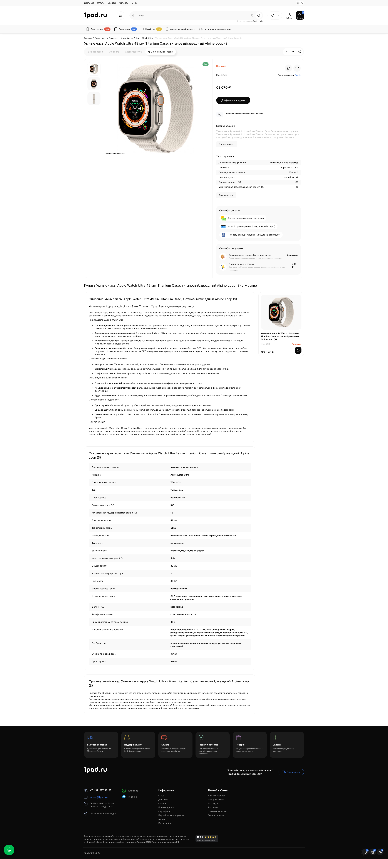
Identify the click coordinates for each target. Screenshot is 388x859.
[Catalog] (121, 15)
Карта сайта (164, 823)
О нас (134, 3)
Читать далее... (227, 144)
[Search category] (133, 15)
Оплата (101, 3)
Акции (161, 819)
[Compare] (288, 68)
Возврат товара (216, 815)
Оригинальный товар (161, 51)
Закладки (213, 803)
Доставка (89, 3)
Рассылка (213, 807)
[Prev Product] (286, 52)
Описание (114, 51)
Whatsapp (133, 790)
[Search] (252, 15)
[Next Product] (293, 52)
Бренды (112, 3)
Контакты (124, 3)
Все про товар (95, 51)
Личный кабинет (216, 795)
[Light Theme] (298, 3)
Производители (166, 807)
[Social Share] (299, 52)
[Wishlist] (297, 68)
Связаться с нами (217, 811)
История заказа (216, 799)
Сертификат (164, 811)
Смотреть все (226, 195)
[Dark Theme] (301, 3)
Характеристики (133, 51)
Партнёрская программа (171, 815)
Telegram (132, 796)
